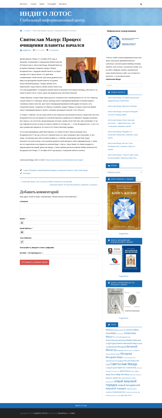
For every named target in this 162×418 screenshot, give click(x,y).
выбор (132, 371)
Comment (24, 201)
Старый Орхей (111, 368)
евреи (137, 371)
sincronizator (120, 333)
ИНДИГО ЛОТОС (46, 13)
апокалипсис (115, 371)
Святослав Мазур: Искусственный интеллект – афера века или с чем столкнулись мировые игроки (121, 123)
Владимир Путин (122, 350)
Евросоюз (131, 350)
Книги (42, 4)
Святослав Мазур (81, 170)
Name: (23, 219)
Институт (23, 4)
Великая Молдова (117, 346)
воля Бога (125, 371)
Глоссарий (51, 4)
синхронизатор (118, 392)
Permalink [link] (26, 173)
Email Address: (26, 228)
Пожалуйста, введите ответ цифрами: (37, 247)
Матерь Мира (115, 354)
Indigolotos (26, 50)
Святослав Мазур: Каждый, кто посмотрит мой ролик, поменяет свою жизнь (123, 134)
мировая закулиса (135, 375)
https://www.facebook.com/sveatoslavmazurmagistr (64, 160)
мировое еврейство (113, 378)
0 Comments (53, 50)
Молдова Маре (114, 357)
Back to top (81, 405)
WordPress (62, 413)
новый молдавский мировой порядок (123, 386)
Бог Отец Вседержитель (121, 337)
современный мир (131, 392)
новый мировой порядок (47, 170)
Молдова (32, 170)
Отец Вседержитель (129, 357)
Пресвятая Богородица (114, 361)
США (108, 364)
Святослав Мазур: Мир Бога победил (122, 106)
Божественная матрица (116, 340)
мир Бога (110, 374)
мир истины (122, 374)
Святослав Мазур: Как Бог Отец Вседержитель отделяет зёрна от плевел (121, 146)
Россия (127, 360)
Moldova (110, 329)
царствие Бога (126, 395)
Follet (73, 413)
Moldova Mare (119, 330)
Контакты (63, 4)
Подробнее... (124, 233)
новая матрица (126, 378)
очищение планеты (65, 170)
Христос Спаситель (127, 367)
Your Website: (26, 238)
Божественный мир (126, 343)
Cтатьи (33, 4)
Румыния (135, 360)
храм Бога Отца (115, 395)
